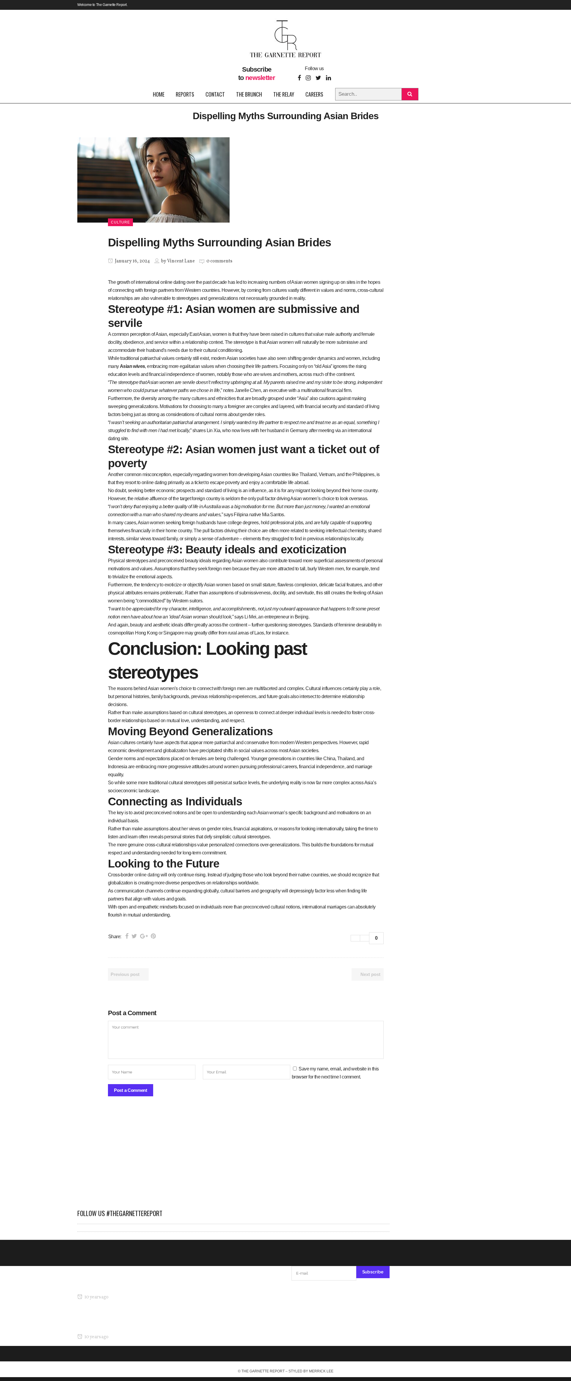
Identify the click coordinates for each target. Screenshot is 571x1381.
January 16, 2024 (132, 261)
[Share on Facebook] (126, 936)
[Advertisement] (233, 1155)
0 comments (219, 261)
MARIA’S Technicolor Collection (108, 1285)
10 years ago (96, 1297)
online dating (146, 874)
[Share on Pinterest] (153, 936)
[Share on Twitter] (134, 936)
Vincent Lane (181, 261)
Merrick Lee (321, 1371)
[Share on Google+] (144, 936)
